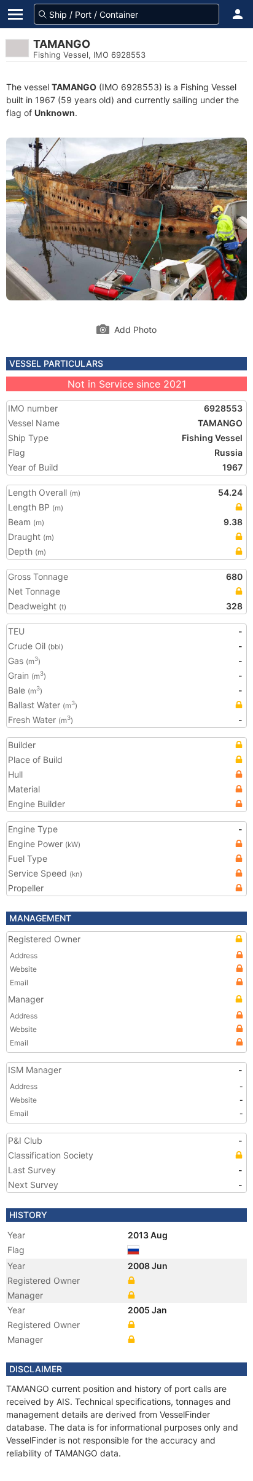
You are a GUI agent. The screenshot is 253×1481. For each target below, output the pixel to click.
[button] (237, 14)
